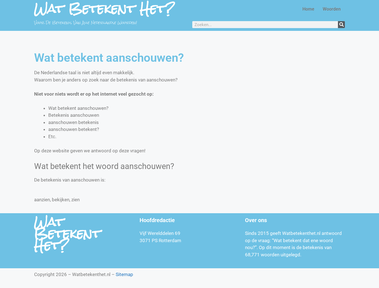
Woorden (332, 9)
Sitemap (124, 274)
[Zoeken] (341, 24)
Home (308, 9)
